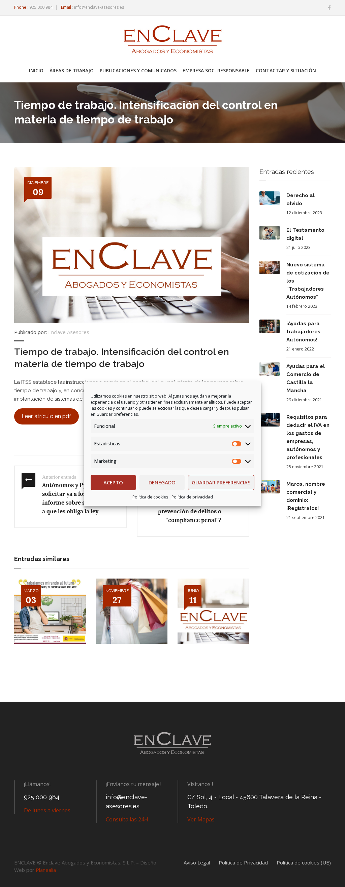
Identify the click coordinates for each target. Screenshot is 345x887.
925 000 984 (41, 7)
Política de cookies (150, 497)
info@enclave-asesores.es (99, 7)
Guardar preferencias (221, 482)
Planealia (46, 869)
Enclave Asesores (68, 332)
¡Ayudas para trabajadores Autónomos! (303, 332)
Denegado (162, 482)
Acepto (113, 482)
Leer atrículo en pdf (46, 416)
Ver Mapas (201, 819)
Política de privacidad (192, 497)
